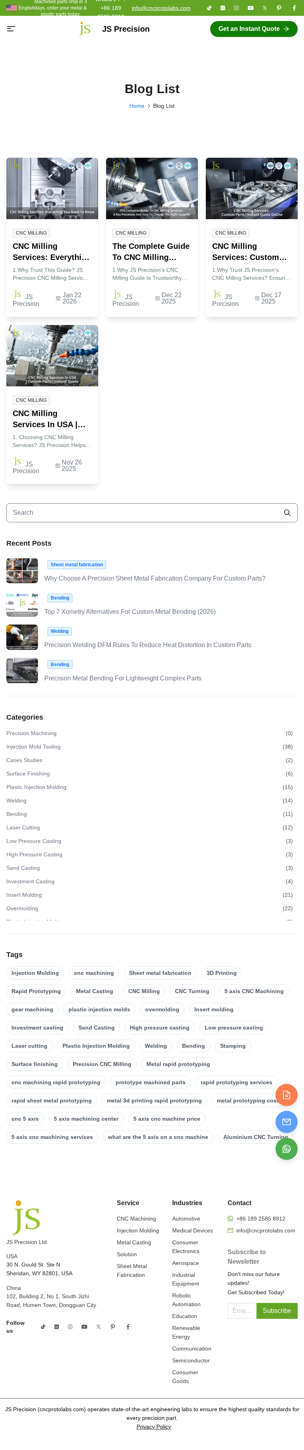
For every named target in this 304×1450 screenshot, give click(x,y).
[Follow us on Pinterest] (279, 7)
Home (136, 106)
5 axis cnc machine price (166, 1119)
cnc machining (94, 973)
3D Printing (222, 973)
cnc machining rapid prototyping (56, 1082)
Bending (193, 1046)
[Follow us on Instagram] (236, 8)
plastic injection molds (99, 1009)
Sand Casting (96, 1027)
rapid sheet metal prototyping (51, 1100)
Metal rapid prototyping (178, 1064)
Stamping (233, 1046)
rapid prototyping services (236, 1082)
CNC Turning (192, 991)
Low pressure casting (234, 1027)
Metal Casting (94, 991)
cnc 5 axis (25, 1119)
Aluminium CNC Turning (255, 1137)
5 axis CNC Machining (254, 991)
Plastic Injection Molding (96, 1046)
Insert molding (214, 1009)
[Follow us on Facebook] (294, 7)
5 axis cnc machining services (52, 1137)
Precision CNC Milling (102, 1064)
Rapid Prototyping (36, 991)
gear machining (32, 1009)
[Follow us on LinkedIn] (223, 8)
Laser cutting (29, 1046)
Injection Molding (35, 973)
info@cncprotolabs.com (161, 8)
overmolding (162, 1009)
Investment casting (37, 1027)
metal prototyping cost (248, 1100)
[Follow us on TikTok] (209, 8)
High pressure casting (160, 1027)
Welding (156, 1046)
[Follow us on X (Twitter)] (265, 8)
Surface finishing (34, 1064)
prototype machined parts (151, 1082)
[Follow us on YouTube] (250, 7)
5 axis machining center (86, 1119)
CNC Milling (144, 991)
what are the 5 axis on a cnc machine (158, 1137)
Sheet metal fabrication (160, 973)
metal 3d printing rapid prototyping (154, 1100)
